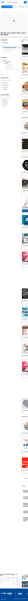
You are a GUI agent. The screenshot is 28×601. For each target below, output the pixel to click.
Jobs (4, 30)
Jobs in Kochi (6, 580)
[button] (20, 2)
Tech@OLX (14, 582)
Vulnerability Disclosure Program (18, 584)
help (2, 599)
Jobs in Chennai (7, 581)
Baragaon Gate (9, 64)
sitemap (4, 599)
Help (17, 576)
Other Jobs (2, 582)
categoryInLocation (18, 30)
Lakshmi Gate (9, 68)
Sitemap (17, 577)
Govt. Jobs (2, 577)
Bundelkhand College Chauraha (12, 69)
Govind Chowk (9, 66)
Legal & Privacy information (18, 580)
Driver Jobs (2, 578)
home (2, 30)
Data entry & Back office (10, 30)
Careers (13, 584)
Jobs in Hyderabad (7, 578)
